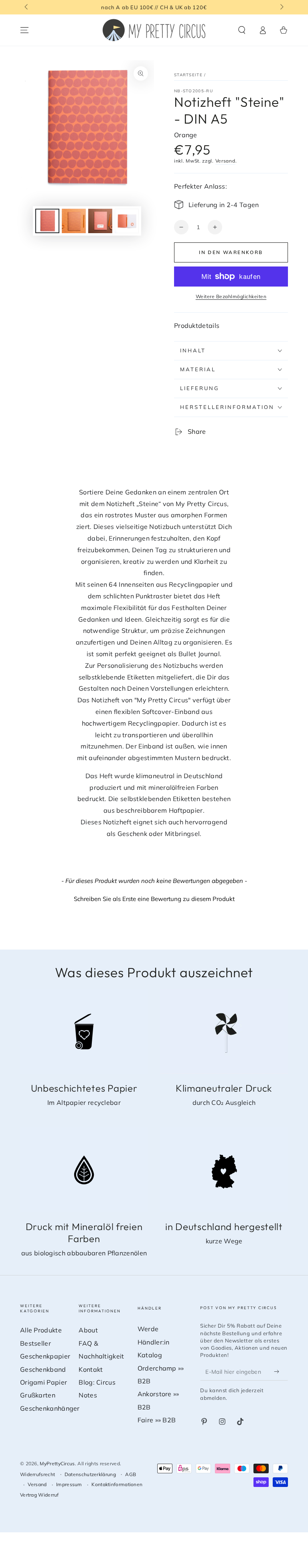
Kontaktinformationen (116, 1484)
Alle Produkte (41, 1330)
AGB (130, 1474)
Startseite (188, 74)
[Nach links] (27, 7)
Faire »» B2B (157, 1420)
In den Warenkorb (231, 252)
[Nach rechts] (281, 7)
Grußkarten (37, 1395)
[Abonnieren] (278, 1371)
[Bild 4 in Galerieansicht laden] (127, 221)
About (88, 1330)
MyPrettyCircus (57, 1463)
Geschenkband (43, 1369)
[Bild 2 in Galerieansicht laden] (74, 221)
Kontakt (91, 1369)
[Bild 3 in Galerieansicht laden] (100, 221)
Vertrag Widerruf (39, 1495)
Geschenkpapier (45, 1356)
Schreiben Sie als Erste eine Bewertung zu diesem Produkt (154, 899)
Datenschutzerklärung (90, 1474)
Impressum (69, 1484)
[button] (241, 30)
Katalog (150, 1355)
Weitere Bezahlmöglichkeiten (231, 296)
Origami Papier (43, 1382)
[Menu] (24, 30)
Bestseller (35, 1343)
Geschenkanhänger (50, 1408)
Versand (225, 161)
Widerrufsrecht (37, 1474)
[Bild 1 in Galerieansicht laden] (47, 221)
